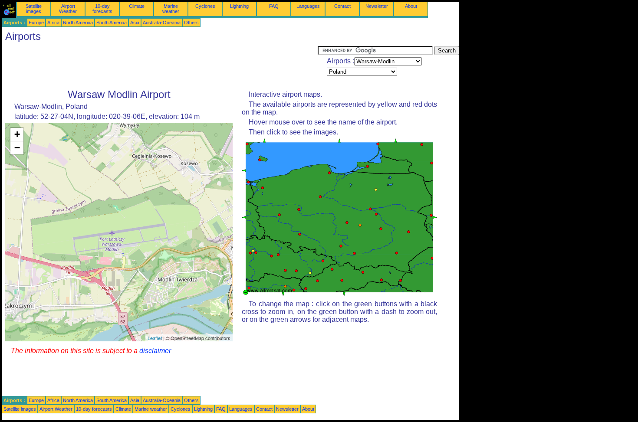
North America (78, 22)
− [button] (17, 147)
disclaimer (155, 350)
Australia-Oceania (162, 22)
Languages (308, 6)
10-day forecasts (102, 8)
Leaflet (155, 337)
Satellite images (34, 8)
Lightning (239, 6)
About (411, 6)
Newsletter (376, 6)
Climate (137, 6)
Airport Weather (68, 8)
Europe (36, 22)
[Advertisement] (160, 65)
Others (191, 22)
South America (111, 22)
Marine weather (170, 8)
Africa (53, 22)
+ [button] (17, 134)
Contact (342, 6)
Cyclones (205, 6)
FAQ (274, 6)
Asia (134, 22)
